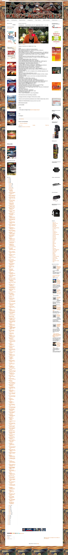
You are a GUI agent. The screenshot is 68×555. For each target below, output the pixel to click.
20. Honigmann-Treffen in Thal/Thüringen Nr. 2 (12, 459)
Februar (10, 512)
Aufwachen (14, 20)
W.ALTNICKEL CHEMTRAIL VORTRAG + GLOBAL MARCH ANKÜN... (12, 327)
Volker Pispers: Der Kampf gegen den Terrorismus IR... (11, 503)
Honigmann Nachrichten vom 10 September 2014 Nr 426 (12, 428)
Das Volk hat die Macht (12, 314)
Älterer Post (47, 125)
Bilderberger (54, 224)
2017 (9, 178)
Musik (53, 244)
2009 (9, 520)
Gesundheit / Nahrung (56, 234)
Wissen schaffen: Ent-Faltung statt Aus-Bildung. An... (12, 264)
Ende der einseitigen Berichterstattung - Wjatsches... (11, 497)
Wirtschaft (54, 259)
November (10, 184)
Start (8, 20)
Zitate (53, 261)
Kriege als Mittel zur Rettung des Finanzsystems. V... (12, 338)
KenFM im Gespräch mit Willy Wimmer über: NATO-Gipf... (12, 465)
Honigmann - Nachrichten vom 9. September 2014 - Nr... (12, 456)
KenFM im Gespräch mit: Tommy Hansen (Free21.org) (12, 441)
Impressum (54, 20)
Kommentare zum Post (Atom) (26, 126)
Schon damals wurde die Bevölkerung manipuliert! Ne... (12, 280)
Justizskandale (54, 238)
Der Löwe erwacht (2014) (12, 246)
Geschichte (54, 233)
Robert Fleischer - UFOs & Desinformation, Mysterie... (12, 494)
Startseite (34, 125)
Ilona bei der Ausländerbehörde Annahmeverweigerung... (12, 461)
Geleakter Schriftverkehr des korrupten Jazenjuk (12, 276)
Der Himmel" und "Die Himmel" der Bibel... (12, 426)
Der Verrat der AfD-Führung (11, 296)
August (10, 505)
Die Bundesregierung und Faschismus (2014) (12, 287)
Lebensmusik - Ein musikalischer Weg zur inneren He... (12, 373)
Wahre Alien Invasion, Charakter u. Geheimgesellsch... (12, 285)
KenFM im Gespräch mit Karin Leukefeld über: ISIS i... (12, 225)
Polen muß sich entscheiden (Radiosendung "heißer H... (12, 249)
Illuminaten (54, 236)
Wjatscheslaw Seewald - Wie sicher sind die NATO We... (12, 433)
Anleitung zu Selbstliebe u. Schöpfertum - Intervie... (12, 193)
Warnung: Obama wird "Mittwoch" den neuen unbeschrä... (12, 450)
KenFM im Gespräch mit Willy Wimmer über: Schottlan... (12, 322)
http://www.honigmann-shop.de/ (35, 109)
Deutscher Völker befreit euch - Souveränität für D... (12, 394)
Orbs (53, 247)
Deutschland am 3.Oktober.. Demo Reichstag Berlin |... (11, 245)
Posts (9, 537)
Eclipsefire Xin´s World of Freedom (12, 352)
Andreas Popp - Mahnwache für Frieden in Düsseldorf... (11, 418)
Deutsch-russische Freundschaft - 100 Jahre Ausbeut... (12, 214)
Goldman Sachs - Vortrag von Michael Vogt (12, 376)
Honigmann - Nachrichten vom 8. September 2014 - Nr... (12, 473)
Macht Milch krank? (11, 475)
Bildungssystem (55, 225)
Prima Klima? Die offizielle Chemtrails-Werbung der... (12, 228)
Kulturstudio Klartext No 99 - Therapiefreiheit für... (12, 301)
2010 (9, 519)
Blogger (38, 543)
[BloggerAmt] (21, 533)
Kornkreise (54, 239)
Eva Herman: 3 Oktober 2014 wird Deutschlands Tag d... (12, 211)
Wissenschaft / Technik (56, 260)
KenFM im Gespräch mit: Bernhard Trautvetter (12, 195)
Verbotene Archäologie (56, 256)
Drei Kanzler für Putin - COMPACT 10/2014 (12, 206)
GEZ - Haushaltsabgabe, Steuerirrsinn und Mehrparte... (12, 500)
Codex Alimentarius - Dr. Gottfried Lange (12, 242)
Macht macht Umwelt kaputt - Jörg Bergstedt (12, 230)
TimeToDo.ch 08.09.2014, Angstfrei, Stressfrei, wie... (12, 453)
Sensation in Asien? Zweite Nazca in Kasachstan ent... (11, 204)
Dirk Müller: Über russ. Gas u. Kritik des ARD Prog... (12, 198)
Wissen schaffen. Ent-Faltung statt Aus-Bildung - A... (12, 236)
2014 (9, 182)
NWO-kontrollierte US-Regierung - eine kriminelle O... (12, 208)
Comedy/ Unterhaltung (56, 227)
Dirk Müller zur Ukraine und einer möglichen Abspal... (12, 480)
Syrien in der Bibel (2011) (12, 291)
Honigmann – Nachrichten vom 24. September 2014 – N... (12, 217)
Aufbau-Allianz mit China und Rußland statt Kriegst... (12, 410)
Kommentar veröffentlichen (23, 123)
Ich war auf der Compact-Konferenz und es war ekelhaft (56, 276)
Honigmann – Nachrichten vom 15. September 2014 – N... (12, 354)
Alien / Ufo (54, 222)
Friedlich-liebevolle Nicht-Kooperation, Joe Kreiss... (12, 471)
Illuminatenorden (11, 188)
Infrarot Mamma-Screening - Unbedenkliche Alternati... (11, 357)
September (10, 187)
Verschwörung (55, 257)
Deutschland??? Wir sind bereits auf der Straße (12, 371)
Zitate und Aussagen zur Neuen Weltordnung (12, 383)
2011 (8, 518)
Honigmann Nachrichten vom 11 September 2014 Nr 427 (12, 412)
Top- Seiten (38, 20)
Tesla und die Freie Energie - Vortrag (11, 316)
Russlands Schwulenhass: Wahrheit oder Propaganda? (12, 261)
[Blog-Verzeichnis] (9, 533)
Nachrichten (22, 20)
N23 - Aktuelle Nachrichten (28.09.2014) (11, 190)
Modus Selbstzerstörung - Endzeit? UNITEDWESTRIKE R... (12, 319)
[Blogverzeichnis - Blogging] (13, 533)
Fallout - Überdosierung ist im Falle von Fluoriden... (12, 482)
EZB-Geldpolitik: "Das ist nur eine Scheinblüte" (12, 407)
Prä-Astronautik (55, 250)
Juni (9, 507)
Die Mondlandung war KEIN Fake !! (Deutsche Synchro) (59, 267)
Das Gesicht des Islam (12, 240)
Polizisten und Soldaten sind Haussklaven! (12, 477)
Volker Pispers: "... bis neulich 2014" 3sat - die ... (12, 364)
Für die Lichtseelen (11, 259)
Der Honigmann (23, 44)
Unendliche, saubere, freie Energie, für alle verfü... (12, 307)
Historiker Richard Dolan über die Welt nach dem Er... (12, 220)
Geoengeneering (55, 232)
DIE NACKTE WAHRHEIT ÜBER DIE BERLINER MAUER (12, 468)
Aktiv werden (46, 20)
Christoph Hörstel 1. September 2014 (11, 333)
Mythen (54, 245)
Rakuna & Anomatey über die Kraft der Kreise (11, 331)
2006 (9, 523)
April (9, 510)
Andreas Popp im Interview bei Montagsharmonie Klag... (11, 270)
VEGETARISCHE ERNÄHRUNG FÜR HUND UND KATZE (59, 325)
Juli (9, 506)
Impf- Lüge (54, 237)
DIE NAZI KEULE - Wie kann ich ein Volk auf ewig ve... (12, 350)
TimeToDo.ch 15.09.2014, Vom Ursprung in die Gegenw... (12, 341)
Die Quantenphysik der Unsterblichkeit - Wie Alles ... (12, 388)
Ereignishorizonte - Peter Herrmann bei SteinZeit (12, 290)
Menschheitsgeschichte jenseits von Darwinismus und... (12, 435)
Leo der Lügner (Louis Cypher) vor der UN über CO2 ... (12, 222)
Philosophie (54, 248)
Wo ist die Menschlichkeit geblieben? (11, 344)
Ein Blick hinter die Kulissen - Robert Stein (12, 379)
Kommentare (10, 538)
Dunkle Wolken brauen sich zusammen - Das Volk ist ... (12, 424)
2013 (9, 515)
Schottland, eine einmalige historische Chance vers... (12, 273)
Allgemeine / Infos (55, 223)
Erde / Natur (54, 228)
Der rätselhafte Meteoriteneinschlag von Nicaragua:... (12, 415)
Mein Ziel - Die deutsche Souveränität (58, 315)
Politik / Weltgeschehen (56, 249)
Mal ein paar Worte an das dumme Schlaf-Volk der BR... (12, 201)
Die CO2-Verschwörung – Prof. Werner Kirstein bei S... (12, 396)
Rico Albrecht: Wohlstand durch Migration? (11, 402)
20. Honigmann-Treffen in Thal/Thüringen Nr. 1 (12, 485)
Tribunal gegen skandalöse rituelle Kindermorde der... (12, 367)
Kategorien (30, 20)
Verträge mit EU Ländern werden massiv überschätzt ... (12, 304)
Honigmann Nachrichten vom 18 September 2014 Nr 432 (12, 313)
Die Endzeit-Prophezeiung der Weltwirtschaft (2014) (12, 447)
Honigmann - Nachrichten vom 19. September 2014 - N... (12, 310)
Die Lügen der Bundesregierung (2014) (11, 399)
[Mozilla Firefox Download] (17, 533)
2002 (9, 524)
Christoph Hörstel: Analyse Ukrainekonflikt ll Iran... (11, 491)
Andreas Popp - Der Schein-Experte (58, 298)
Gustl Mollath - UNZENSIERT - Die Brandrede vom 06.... (12, 488)
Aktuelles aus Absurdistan (11, 381)
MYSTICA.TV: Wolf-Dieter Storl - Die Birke (11, 267)
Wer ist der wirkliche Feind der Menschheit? (11, 347)
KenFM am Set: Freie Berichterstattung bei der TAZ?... (12, 361)
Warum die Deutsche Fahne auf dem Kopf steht (12, 405)
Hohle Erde (54, 235)
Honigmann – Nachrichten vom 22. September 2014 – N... (12, 238)
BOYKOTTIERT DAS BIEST (12, 278)
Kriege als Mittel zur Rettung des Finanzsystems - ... (11, 385)
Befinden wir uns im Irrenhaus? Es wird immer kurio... (11, 299)
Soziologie (54, 255)
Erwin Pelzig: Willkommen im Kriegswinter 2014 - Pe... (12, 444)
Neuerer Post (20, 125)
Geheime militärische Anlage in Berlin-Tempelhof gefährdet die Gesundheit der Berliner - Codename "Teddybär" (57, 335)
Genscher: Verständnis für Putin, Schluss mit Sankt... (12, 252)
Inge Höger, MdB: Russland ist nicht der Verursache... (12, 391)
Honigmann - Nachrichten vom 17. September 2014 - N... (12, 324)
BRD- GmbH (54, 226)
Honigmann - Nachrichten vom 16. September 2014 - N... (12, 336)
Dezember (10, 183)
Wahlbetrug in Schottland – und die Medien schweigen (12, 233)
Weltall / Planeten (55, 258)
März (10, 511)
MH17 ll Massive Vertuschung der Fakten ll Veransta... (12, 294)
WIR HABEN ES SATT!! (12, 430)
